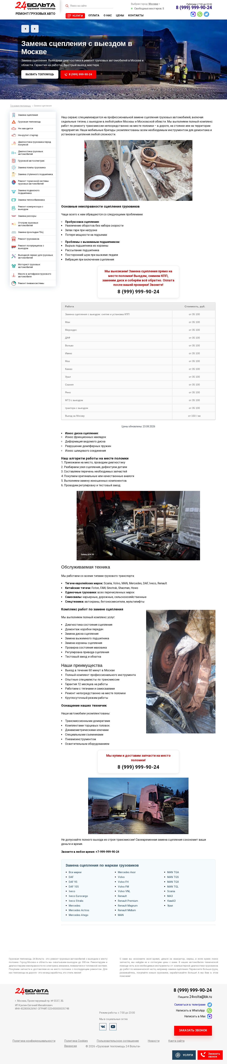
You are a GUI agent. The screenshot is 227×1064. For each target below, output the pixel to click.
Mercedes (74, 905)
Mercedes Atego (78, 915)
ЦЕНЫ (120, 15)
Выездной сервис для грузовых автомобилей (35, 256)
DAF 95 (73, 881)
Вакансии (70, 1046)
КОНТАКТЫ (135, 15)
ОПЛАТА (93, 15)
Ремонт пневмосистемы (31, 283)
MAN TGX (173, 881)
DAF (71, 877)
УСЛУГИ (77, 15)
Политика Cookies (76, 1041)
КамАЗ (171, 900)
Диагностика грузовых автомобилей (30, 152)
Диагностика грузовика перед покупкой (34, 143)
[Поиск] (67, 5)
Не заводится (25, 128)
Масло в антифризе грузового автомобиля (34, 275)
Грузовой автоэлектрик (31, 160)
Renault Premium (128, 900)
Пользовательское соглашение (118, 1041)
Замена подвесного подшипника (29, 191)
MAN (121, 915)
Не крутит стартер (28, 135)
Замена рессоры (27, 216)
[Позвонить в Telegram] (206, 14)
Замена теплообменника (31, 199)
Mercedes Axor (127, 872)
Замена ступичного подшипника (35, 174)
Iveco (72, 891)
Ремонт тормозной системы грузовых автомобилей (33, 182)
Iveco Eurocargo (78, 896)
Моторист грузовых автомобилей (29, 265)
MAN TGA (173, 872)
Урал (170, 905)
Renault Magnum (128, 905)
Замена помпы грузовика (32, 167)
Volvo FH (123, 881)
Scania (171, 891)
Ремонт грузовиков (28, 239)
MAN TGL (173, 886)
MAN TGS (173, 877)
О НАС (108, 15)
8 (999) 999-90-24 (80, 74)
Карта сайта (176, 1041)
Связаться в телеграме (190, 1004)
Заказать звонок (193, 1030)
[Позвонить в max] (193, 14)
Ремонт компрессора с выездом (30, 208)
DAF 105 (74, 886)
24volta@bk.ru (200, 997)
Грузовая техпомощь (29, 121)
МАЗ (170, 896)
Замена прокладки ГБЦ (30, 232)
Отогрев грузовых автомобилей (28, 224)
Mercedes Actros (79, 910)
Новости (153, 1041)
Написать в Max (195, 1016)
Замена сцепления (28, 115)
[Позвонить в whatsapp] (199, 14)
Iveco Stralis (76, 900)
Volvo (121, 877)
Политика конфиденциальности (33, 1041)
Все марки (75, 872)
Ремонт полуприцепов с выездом (31, 247)
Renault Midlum (127, 910)
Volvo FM (123, 886)
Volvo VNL (124, 891)
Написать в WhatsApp (190, 1010)
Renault (122, 896)
